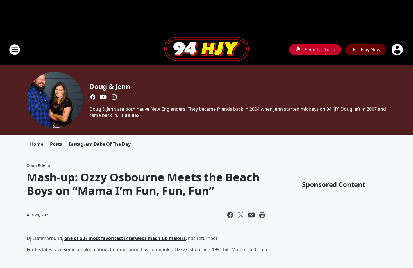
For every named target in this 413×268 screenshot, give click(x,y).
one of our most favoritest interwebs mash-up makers (125, 238)
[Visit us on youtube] (103, 97)
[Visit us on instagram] (114, 97)
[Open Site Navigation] (14, 49)
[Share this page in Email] (251, 215)
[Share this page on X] (241, 215)
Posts (56, 144)
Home (36, 144)
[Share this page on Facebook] (230, 215)
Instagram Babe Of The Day (100, 144)
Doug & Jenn (109, 86)
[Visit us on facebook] (92, 97)
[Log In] (398, 49)
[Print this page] (262, 215)
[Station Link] (206, 49)
